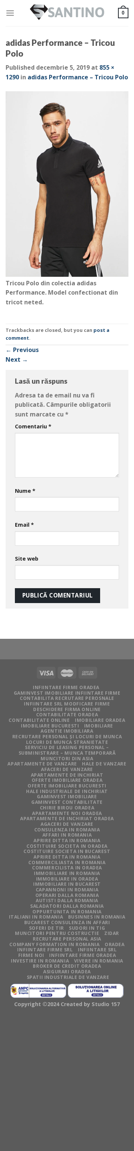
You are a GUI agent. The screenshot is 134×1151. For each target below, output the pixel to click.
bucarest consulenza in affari (67, 922)
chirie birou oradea (67, 808)
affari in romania (67, 835)
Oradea (115, 944)
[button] (67, 185)
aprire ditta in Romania (67, 840)
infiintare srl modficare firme (67, 704)
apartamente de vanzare (42, 764)
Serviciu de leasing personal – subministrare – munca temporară (67, 750)
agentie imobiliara (67, 731)
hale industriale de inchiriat (67, 791)
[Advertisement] (67, 1081)
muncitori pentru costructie (57, 933)
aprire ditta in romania (67, 857)
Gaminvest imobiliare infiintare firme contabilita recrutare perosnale (67, 696)
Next (17, 359)
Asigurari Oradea (67, 971)
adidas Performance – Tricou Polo (78, 77)
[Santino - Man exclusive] (67, 13)
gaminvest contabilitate (67, 802)
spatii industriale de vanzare (68, 977)
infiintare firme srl (45, 950)
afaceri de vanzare (67, 769)
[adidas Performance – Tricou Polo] (67, 184)
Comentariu (33, 426)
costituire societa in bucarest (66, 851)
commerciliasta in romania (66, 862)
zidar (111, 933)
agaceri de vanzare (67, 824)
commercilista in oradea (67, 868)
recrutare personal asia (67, 939)
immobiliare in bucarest (67, 884)
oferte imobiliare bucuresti (67, 786)
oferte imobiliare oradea (67, 780)
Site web (26, 558)
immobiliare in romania (67, 873)
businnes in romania (96, 917)
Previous (22, 350)
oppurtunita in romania (66, 912)
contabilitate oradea (67, 714)
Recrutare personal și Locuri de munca (67, 736)
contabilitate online (39, 720)
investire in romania (40, 961)
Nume (25, 490)
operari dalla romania (67, 895)
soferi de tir (46, 928)
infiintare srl (97, 950)
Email (24, 524)
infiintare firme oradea (66, 687)
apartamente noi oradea (67, 813)
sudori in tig (87, 928)
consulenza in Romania (67, 830)
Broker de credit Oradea (67, 966)
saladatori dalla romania (67, 906)
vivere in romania (98, 961)
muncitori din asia (67, 758)
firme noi (31, 955)
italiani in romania (36, 917)
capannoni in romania (67, 890)
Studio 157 (106, 1004)
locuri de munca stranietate (67, 742)
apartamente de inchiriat (67, 775)
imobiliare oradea (100, 720)
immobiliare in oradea (67, 879)
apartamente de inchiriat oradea (67, 818)
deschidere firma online (67, 709)
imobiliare (98, 726)
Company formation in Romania (54, 944)
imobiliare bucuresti (50, 726)
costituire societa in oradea (67, 846)
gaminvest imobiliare (67, 796)
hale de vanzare (104, 764)
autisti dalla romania (67, 900)
